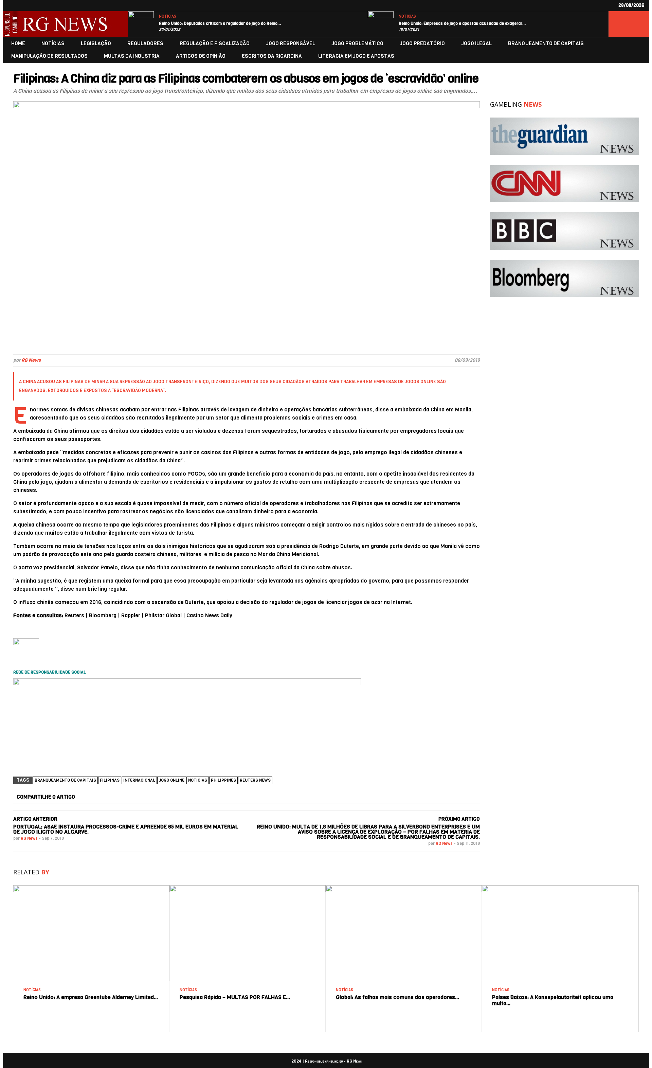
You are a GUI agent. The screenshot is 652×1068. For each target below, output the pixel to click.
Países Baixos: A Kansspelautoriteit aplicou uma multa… (552, 1000)
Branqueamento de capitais (65, 780)
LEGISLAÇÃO (96, 43)
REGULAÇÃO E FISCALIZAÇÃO (215, 43)
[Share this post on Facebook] (102, 797)
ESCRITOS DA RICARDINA (272, 56)
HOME (18, 43)
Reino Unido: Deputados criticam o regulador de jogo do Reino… (220, 23)
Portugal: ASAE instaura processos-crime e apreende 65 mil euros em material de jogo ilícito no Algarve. (125, 829)
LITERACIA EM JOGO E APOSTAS (356, 56)
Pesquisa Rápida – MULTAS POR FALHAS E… (235, 997)
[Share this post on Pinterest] (343, 797)
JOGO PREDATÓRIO (422, 43)
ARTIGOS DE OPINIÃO (200, 56)
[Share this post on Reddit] (423, 797)
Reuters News (255, 780)
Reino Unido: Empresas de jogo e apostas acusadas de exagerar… (462, 23)
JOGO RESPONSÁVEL (290, 43)
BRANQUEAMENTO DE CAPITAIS (546, 43)
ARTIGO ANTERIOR (35, 819)
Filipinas (110, 780)
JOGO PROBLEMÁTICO (357, 43)
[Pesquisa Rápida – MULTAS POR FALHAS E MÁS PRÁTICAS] (247, 887)
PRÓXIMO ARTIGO (459, 819)
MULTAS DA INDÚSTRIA (132, 56)
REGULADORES (145, 43)
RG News (31, 360)
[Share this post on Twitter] (182, 797)
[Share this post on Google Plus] (263, 797)
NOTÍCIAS (167, 16)
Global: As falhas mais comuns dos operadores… (397, 997)
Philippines (223, 780)
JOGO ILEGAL (476, 43)
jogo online (171, 780)
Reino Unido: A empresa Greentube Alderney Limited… (90, 997)
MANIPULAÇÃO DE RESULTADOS (49, 56)
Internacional (139, 780)
